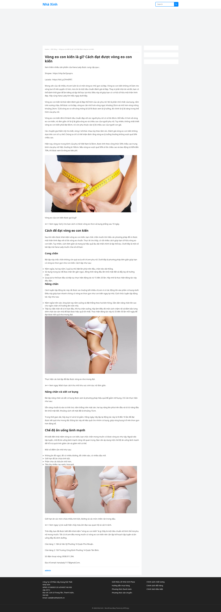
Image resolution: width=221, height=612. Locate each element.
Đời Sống (54, 49)
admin (48, 570)
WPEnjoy (126, 608)
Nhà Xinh (50, 4)
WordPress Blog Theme (113, 608)
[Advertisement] (110, 26)
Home (47, 49)
